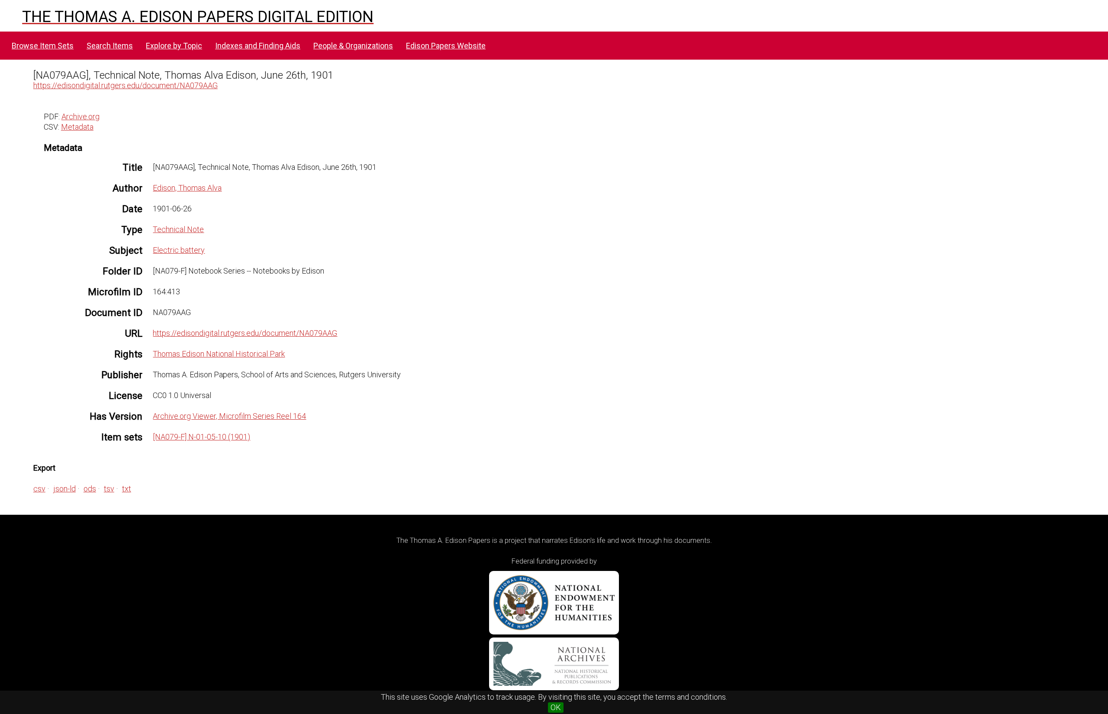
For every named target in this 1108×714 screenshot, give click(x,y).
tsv (109, 488)
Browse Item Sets (43, 45)
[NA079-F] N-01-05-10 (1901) (201, 436)
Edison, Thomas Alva (187, 187)
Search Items (110, 45)
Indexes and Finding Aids (257, 45)
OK (556, 707)
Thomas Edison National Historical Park (219, 353)
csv (39, 488)
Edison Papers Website (446, 45)
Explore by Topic (174, 45)
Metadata (77, 126)
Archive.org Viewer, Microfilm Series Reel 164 (229, 416)
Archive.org (80, 116)
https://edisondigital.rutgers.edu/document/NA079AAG (125, 85)
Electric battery (179, 250)
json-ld (64, 488)
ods (90, 488)
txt (126, 488)
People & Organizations (353, 45)
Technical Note (178, 229)
